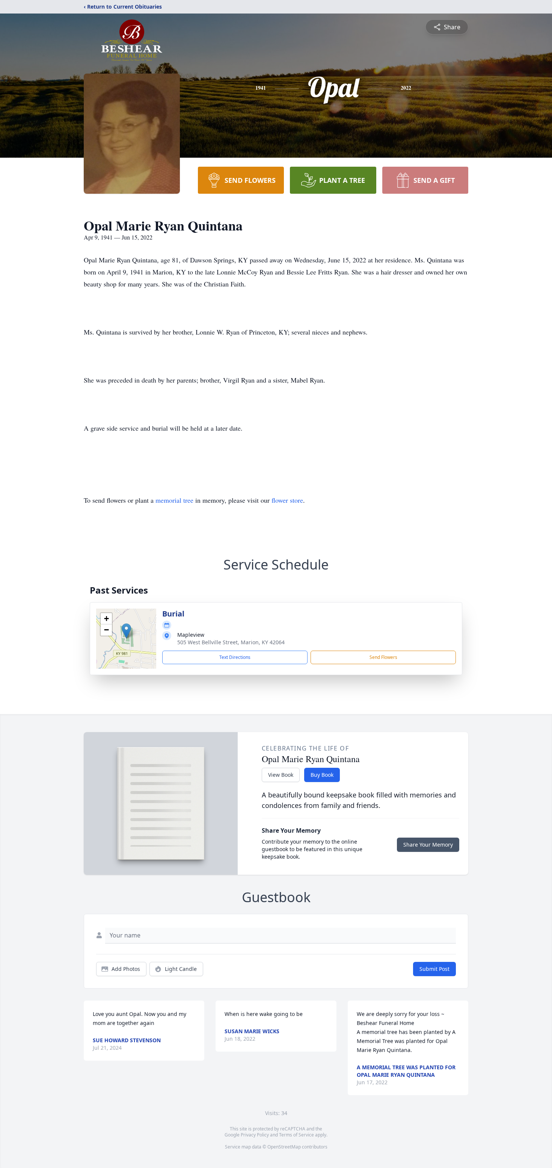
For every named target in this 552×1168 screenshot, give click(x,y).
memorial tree (174, 500)
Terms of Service (296, 1135)
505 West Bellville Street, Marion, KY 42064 (231, 642)
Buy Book (322, 774)
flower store (287, 500)
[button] (126, 631)
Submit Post (434, 968)
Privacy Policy (255, 1135)
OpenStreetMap (284, 1147)
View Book (280, 774)
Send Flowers (383, 657)
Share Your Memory (428, 844)
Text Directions (234, 657)
